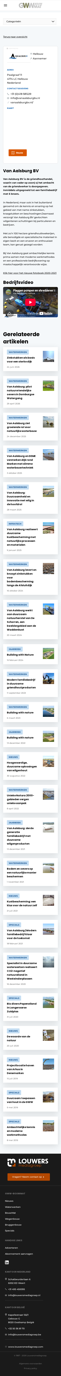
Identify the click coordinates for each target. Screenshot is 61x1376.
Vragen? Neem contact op (27, 1176)
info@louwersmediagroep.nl (24, 1295)
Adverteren (11, 1247)
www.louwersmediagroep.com (25, 1346)
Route (19, 152)
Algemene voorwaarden (30, 1363)
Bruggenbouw (13, 1224)
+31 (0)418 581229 (20, 93)
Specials (9, 1230)
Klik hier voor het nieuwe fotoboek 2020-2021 (30, 273)
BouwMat (10, 1212)
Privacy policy (30, 1368)
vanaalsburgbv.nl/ (21, 102)
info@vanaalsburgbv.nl (25, 98)
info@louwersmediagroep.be (24, 1334)
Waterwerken (13, 1207)
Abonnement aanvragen (19, 1253)
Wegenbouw (12, 1219)
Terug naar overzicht (15, 36)
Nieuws (9, 1201)
